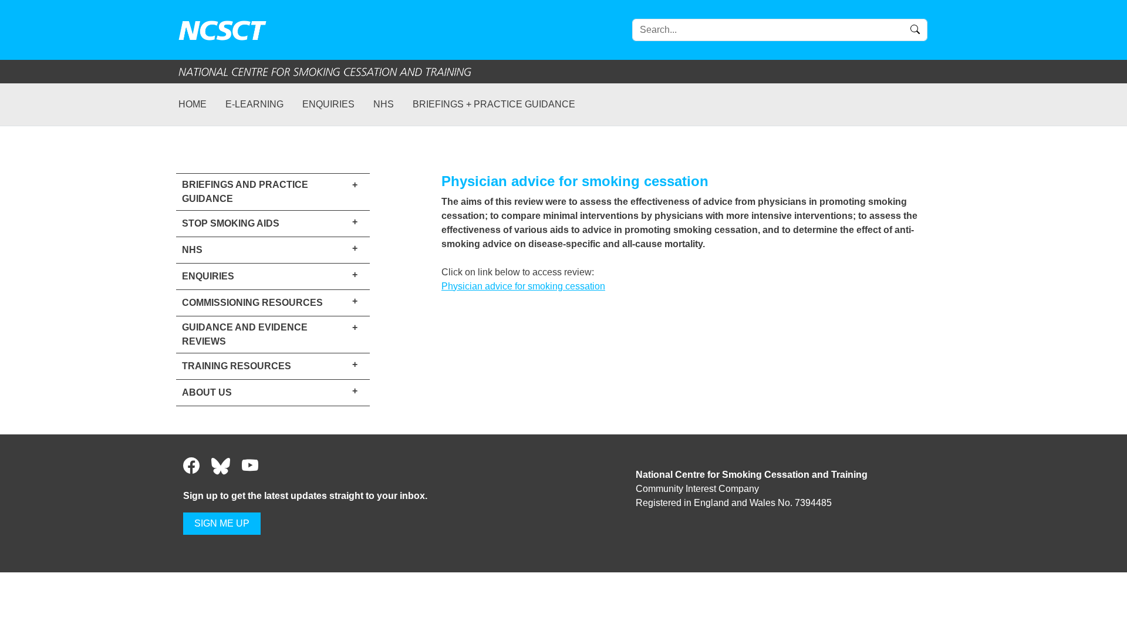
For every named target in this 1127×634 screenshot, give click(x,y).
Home (192, 104)
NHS (383, 104)
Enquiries (328, 104)
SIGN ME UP (221, 523)
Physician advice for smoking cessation (523, 286)
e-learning (254, 104)
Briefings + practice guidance (494, 104)
